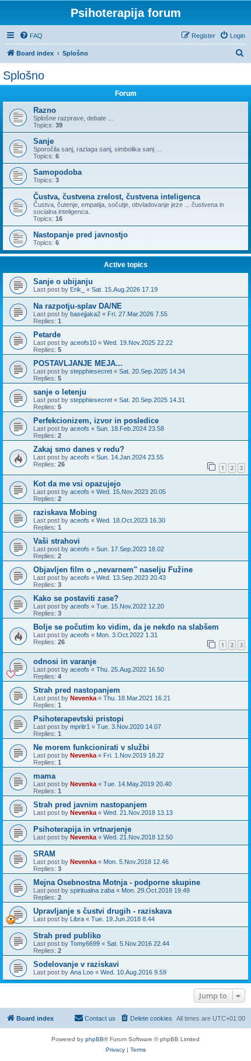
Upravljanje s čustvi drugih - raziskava (102, 911)
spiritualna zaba (92, 890)
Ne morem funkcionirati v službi (91, 747)
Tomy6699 (85, 943)
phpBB (94, 1039)
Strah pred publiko (67, 935)
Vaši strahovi (56, 541)
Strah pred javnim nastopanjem (90, 804)
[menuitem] (31, 36)
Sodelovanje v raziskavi (76, 964)
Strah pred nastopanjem (76, 690)
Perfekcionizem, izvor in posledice (96, 420)
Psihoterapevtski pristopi (78, 718)
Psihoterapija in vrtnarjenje (82, 829)
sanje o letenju (59, 392)
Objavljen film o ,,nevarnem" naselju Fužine (113, 569)
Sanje (43, 141)
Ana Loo (81, 972)
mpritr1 (80, 726)
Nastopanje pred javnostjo (80, 234)
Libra (77, 918)
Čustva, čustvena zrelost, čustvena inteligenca (116, 196)
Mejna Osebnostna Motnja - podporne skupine (116, 882)
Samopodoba (57, 172)
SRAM (44, 853)
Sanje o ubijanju (63, 281)
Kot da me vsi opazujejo (77, 483)
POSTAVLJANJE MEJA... (78, 363)
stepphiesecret (91, 371)
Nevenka (83, 697)
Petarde (47, 334)
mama (44, 776)
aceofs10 (83, 342)
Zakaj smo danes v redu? (78, 449)
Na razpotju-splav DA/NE (77, 306)
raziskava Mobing (65, 512)
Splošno (23, 75)
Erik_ (77, 289)
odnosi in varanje (64, 661)
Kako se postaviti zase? (75, 598)
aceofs (79, 428)
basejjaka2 (85, 313)
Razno (44, 110)
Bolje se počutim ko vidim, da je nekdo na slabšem (126, 627)
